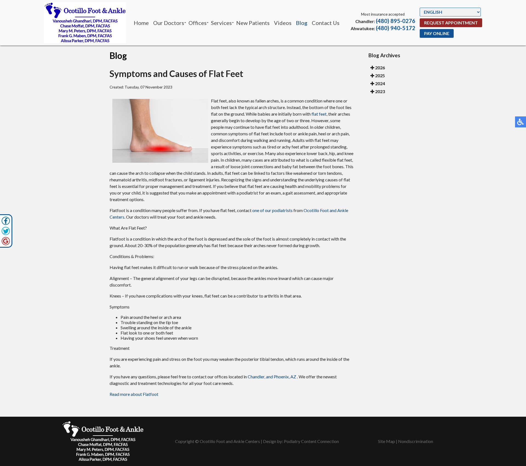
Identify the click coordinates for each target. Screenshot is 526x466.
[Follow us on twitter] (5, 231)
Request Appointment (451, 22)
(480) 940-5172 (395, 28)
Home (141, 22)
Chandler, (256, 376)
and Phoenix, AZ (281, 376)
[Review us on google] (5, 241)
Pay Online (436, 33)
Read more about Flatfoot (134, 394)
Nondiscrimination (415, 441)
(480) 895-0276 (395, 21)
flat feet (319, 113)
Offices (197, 22)
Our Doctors (168, 22)
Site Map (386, 441)
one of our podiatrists (272, 210)
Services (221, 22)
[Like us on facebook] (5, 220)
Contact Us (325, 22)
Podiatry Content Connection (311, 441)
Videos (282, 22)
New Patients (253, 22)
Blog (301, 22)
